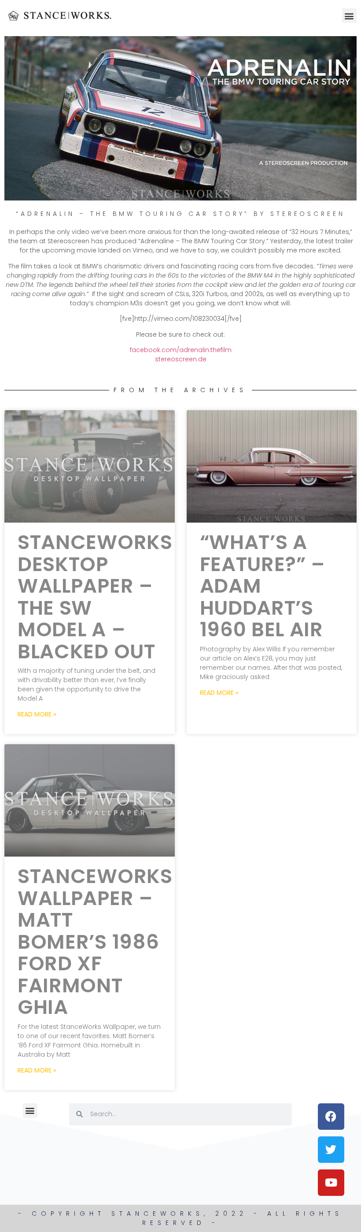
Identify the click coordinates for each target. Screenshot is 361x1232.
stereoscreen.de (180, 359)
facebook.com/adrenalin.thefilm (181, 349)
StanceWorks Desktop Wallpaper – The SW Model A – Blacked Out (95, 596)
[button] (349, 15)
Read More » (37, 714)
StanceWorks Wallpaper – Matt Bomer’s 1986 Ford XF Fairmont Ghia (95, 941)
